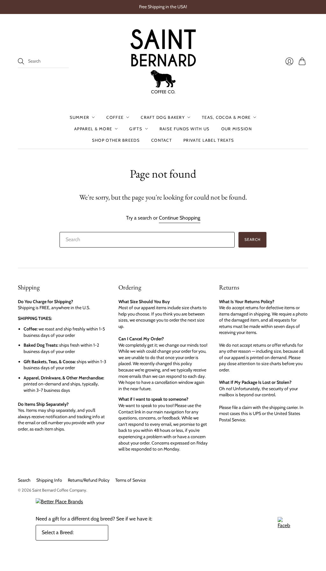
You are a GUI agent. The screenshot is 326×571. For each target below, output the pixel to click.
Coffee (115, 117)
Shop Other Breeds (116, 140)
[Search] (21, 61)
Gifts (135, 128)
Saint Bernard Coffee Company (59, 490)
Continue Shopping (179, 218)
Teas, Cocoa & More (226, 117)
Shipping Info (49, 480)
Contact (161, 140)
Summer (79, 117)
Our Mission (236, 128)
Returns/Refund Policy (89, 480)
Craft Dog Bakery (163, 117)
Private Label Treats (208, 140)
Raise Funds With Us (184, 128)
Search (24, 480)
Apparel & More (93, 128)
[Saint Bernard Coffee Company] (163, 61)
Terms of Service (130, 480)
